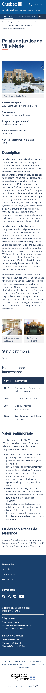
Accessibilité (38, 664)
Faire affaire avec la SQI (26, 16)
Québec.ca (22, 667)
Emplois (6, 569)
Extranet (6, 579)
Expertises (8, 16)
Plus (40, 16)
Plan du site (35, 661)
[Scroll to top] (39, 678)
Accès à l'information (15, 661)
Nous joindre (39, 4)
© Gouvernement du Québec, (20, 686)
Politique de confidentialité (15, 664)
